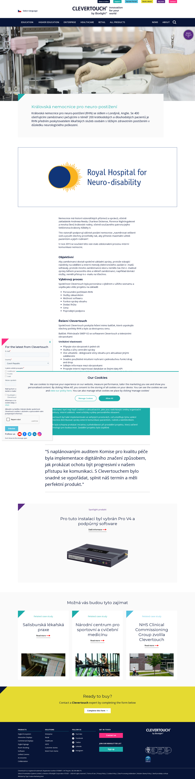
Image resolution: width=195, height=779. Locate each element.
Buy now (161, 1)
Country (8, 360)
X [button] (50, 341)
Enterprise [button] (70, 22)
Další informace (95, 529)
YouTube (78, 734)
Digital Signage (23, 744)
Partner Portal (131, 1)
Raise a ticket (104, 1)
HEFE (47, 744)
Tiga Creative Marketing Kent (34, 776)
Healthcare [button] (87, 22)
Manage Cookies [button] (86, 398)
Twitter (78, 742)
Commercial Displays (25, 741)
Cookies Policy (111, 773)
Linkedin (78, 746)
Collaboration (23, 761)
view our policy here (61, 390)
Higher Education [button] (48, 22)
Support (117, 1)
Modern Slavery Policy (144, 773)
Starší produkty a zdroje (160, 773)
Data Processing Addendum (127, 773)
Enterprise (48, 734)
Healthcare (49, 741)
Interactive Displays (25, 737)
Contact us (111, 735)
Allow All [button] (109, 398)
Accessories (22, 758)
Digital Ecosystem (24, 734)
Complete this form (96, 710)
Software (21, 751)
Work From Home (51, 751)
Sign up (111, 749)
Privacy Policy (101, 773)
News (155, 22)
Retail (47, 737)
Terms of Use (91, 773)
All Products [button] (117, 22)
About (166, 22)
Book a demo (147, 1)
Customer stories (51, 748)
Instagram (79, 750)
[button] (45, 10)
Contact (173, 1)
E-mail (7, 351)
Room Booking (23, 748)
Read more (41, 635)
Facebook (79, 738)
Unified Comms (23, 754)
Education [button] (27, 22)
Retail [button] (101, 22)
